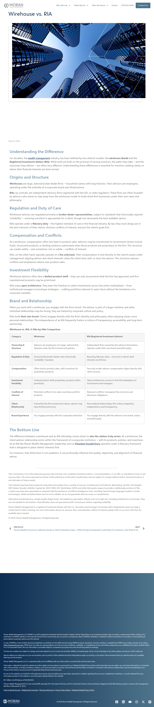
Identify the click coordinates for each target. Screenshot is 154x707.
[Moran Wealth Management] (11, 701)
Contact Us (143, 5)
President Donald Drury (87, 443)
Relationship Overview (30, 690)
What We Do (79, 5)
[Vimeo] (150, 702)
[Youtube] (130, 702)
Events (115, 5)
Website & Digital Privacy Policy (83, 690)
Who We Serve (98, 5)
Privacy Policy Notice (63, 690)
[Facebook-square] (117, 702)
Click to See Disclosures (12, 690)
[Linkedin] (123, 702)
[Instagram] (137, 702)
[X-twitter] (143, 702)
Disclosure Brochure (46, 690)
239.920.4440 (127, 5)
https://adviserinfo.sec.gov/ (13, 645)
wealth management (39, 158)
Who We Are (61, 5)
